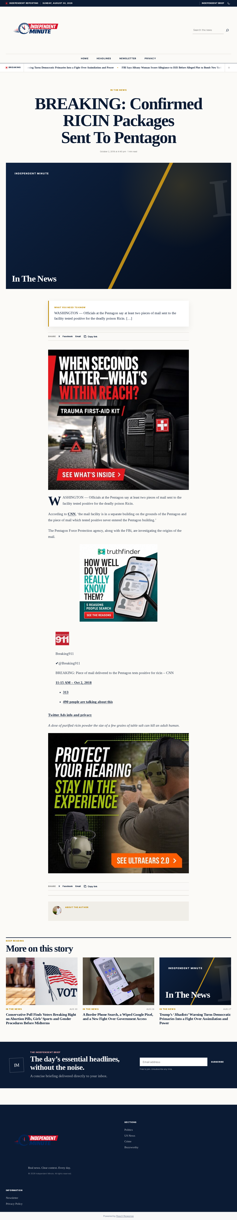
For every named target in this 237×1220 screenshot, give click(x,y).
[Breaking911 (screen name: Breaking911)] (62, 644)
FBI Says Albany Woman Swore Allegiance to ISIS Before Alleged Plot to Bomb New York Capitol (148, 67)
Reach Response (125, 1216)
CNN (72, 514)
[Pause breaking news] (228, 67)
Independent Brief (213, 3)
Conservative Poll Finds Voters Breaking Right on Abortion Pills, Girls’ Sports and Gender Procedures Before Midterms (41, 1018)
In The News (118, 90)
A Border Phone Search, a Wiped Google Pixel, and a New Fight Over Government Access (118, 1016)
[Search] (227, 30)
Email (78, 336)
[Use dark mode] (228, 3)
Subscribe (217, 1062)
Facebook (68, 336)
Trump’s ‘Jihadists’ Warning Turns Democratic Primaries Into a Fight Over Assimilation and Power (195, 1018)
